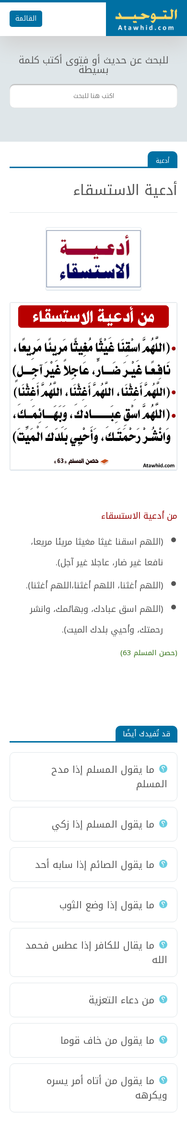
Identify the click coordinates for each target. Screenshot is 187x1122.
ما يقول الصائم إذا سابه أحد (94, 864)
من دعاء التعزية (121, 1000)
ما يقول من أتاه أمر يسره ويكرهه (107, 1088)
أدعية (162, 161)
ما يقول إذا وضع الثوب (106, 905)
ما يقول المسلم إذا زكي (103, 824)
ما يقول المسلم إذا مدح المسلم (109, 776)
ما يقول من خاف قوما (107, 1040)
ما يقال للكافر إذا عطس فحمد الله (96, 952)
